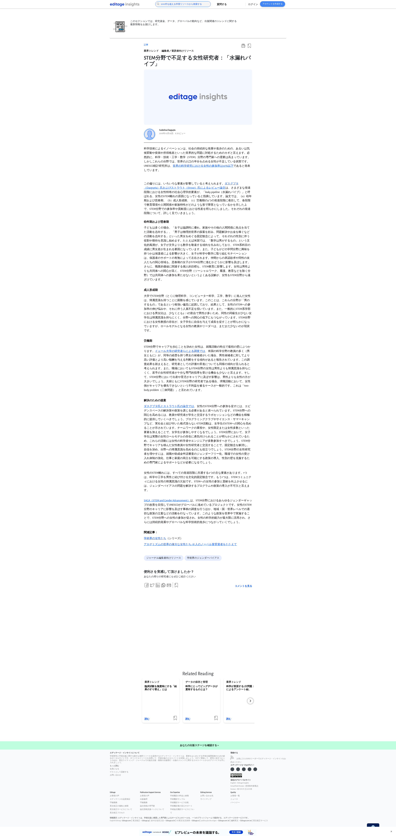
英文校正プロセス (117, 813)
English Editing (115, 820)
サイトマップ (205, 799)
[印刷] (243, 47)
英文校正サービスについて (121, 809)
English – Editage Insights (239, 783)
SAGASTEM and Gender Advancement (167, 500)
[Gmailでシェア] (169, 586)
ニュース (234, 799)
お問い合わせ (115, 775)
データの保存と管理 (196, 682)
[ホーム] (130, 4)
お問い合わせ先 (206, 796)
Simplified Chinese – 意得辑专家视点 (244, 786)
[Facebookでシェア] (146, 586)
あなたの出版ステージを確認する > (199, 745)
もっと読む (114, 766)
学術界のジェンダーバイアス (203, 558)
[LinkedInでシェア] (158, 586)
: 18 (190, 544)
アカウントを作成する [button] (273, 4)
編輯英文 (234, 820)
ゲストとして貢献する (119, 772)
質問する (222, 4)
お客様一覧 (235, 796)
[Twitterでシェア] (152, 586)
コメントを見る (243, 586)
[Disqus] (198, 627)
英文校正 (136, 820)
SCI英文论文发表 (183, 820)
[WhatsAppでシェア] (163, 586)
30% (203, 165)
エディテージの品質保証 (120, 799)
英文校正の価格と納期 (119, 806)
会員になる (114, 769)
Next (250, 701)
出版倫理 (143, 799)
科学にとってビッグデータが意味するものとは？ (201, 688)
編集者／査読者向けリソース (178, 50)
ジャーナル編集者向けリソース (163, 558)
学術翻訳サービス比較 (179, 802)
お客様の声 (114, 796)
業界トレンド (151, 50)
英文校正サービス (260, 820)
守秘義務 (113, 802)
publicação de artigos (208, 820)
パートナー (235, 802)
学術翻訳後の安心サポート (181, 806)
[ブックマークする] (249, 47)
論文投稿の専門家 (147, 806)
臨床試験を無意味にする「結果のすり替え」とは (161, 688)
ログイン (253, 4)
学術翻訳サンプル (177, 799)
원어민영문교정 (157, 820)
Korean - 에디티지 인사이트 (241, 789)
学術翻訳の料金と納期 (179, 796)
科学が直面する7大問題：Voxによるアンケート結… (242, 688)
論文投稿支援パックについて (152, 809)
